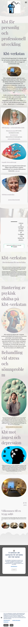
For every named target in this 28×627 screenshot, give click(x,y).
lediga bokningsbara (12, 130)
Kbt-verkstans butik (14, 134)
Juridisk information (16, 620)
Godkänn (14, 569)
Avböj (11, 625)
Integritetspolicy (14, 566)
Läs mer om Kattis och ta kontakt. (14, 138)
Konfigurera (6, 622)
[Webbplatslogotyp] (14, 7)
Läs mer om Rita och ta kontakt (14, 199)
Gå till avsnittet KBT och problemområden (14, 427)
